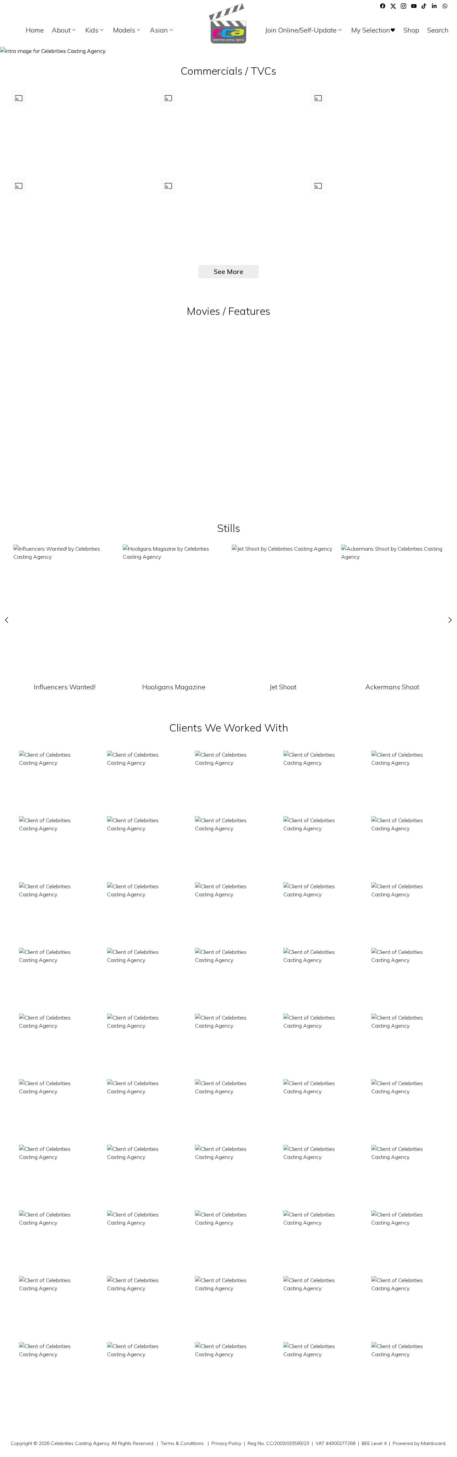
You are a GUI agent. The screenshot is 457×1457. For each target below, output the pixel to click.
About (64, 30)
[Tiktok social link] (424, 6)
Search (438, 30)
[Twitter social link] (393, 6)
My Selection (373, 30)
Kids (95, 30)
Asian (162, 30)
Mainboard (433, 1443)
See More (228, 271)
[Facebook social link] (382, 6)
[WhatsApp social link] (445, 6)
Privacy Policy (226, 1443)
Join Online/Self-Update (304, 30)
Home (35, 30)
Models (127, 30)
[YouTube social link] (413, 6)
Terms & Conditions (182, 1443)
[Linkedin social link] (434, 6)
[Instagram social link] (403, 6)
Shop (411, 30)
